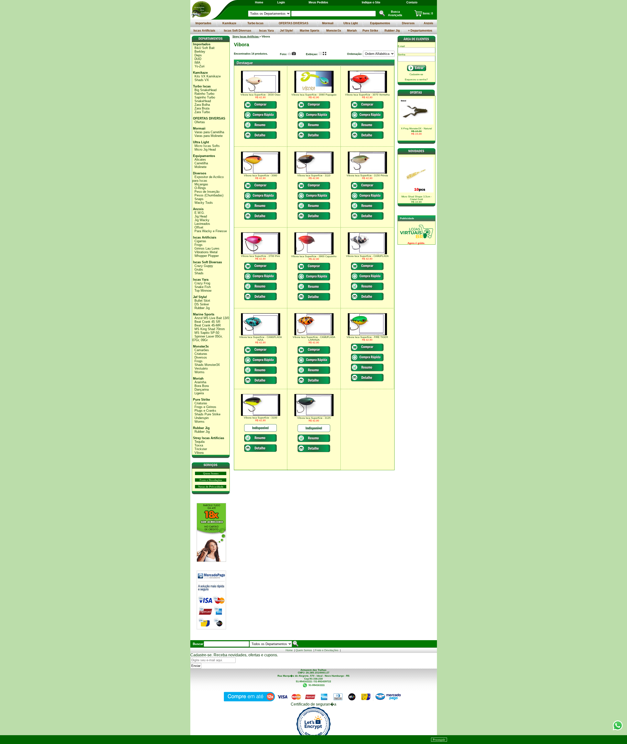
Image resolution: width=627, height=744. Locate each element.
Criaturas (200, 354)
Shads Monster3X (207, 365)
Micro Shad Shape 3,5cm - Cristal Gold (416, 199)
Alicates (200, 159)
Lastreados (202, 224)
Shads (199, 273)
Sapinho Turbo (204, 97)
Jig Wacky (201, 220)
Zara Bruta (201, 108)
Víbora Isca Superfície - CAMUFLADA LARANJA (314, 338)
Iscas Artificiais (204, 30)
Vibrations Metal (205, 252)
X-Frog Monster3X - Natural (416, 131)
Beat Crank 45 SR (207, 322)
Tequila (199, 442)
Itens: (427, 13)
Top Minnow (202, 290)
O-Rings (200, 188)
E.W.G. (199, 213)
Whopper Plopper (206, 256)
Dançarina (201, 389)
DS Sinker (201, 304)
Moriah (351, 30)
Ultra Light (351, 23)
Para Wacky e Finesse (210, 231)
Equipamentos (380, 23)
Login (281, 2)
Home (259, 2)
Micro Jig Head (205, 149)
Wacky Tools (203, 202)
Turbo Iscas (255, 23)
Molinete (200, 167)
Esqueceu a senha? (416, 79)
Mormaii (327, 23)
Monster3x (334, 30)
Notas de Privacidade (210, 486)
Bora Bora (201, 386)
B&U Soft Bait (204, 48)
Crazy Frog (202, 283)
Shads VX (201, 80)
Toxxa (198, 445)
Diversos (408, 23)
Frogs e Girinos (205, 407)
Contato (411, 2)
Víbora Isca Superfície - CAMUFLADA (367, 256)
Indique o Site (371, 2)
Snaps (199, 199)
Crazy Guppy (203, 266)
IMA (197, 62)
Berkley (199, 51)
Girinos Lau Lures (206, 248)
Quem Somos (210, 473)
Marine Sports (309, 30)
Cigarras (200, 241)
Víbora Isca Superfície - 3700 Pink (260, 256)
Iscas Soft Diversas (237, 30)
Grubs (198, 269)
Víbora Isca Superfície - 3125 (314, 418)
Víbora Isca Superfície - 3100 (260, 417)
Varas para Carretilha (209, 132)
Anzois (428, 23)
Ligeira (199, 393)
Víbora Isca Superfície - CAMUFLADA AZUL (260, 338)
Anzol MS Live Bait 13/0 (211, 318)
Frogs (198, 245)
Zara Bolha (202, 105)
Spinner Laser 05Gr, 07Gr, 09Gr (207, 338)
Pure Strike (370, 30)
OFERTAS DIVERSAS (293, 23)
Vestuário (201, 368)
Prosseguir (439, 739)
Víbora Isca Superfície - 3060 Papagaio (314, 94)
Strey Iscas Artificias (208, 438)
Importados (203, 23)
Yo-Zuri (199, 66)
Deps (198, 55)
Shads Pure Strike (207, 414)
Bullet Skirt (202, 300)
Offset (198, 227)
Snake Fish (202, 287)
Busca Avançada (395, 13)
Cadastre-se (416, 74)
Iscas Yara (266, 30)
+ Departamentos (420, 30)
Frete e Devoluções (211, 480)
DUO (197, 59)
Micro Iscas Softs (207, 146)
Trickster (200, 449)
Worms (199, 372)
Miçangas (201, 184)
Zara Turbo (202, 112)
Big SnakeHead (205, 90)
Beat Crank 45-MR (207, 325)
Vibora (199, 453)
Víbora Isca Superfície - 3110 (313, 175)
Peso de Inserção (206, 191)
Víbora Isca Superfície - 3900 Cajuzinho (314, 256)
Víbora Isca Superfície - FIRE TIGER (367, 337)
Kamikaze (229, 23)
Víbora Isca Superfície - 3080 (260, 175)
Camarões (201, 350)
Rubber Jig (392, 30)
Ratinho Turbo (204, 94)
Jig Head (200, 216)
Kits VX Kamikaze (207, 76)
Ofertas (199, 122)
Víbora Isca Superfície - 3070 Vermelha (367, 94)
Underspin (201, 418)
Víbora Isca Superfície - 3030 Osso (260, 94)
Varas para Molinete (208, 136)
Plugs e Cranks (205, 410)
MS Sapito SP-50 (206, 333)
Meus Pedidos (318, 2)
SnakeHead (202, 101)
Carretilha (201, 163)
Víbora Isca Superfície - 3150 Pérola (367, 175)
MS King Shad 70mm (209, 329)
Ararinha (200, 382)
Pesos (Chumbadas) (208, 195)
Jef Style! (286, 30)
